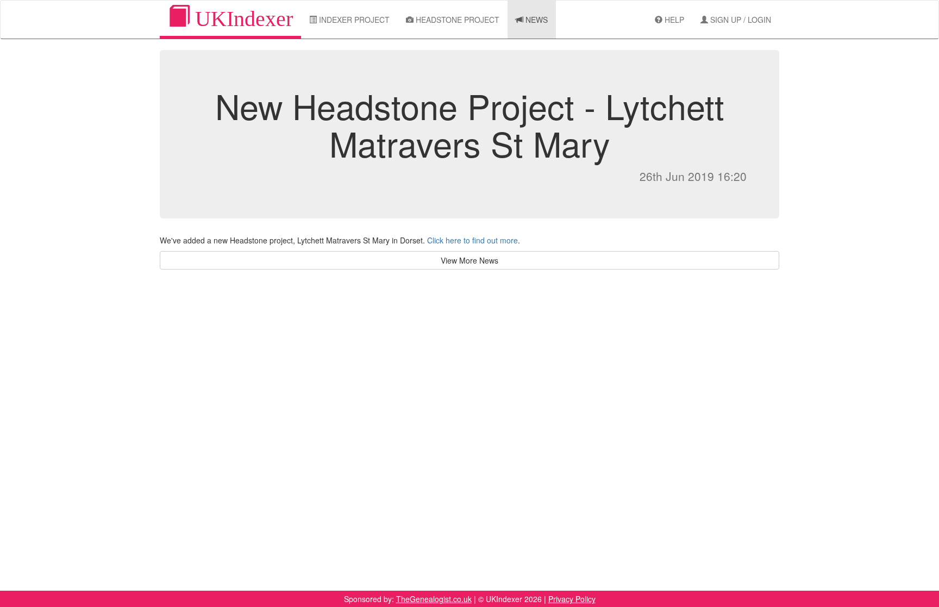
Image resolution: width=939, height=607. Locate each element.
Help (673, 19)
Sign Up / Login (739, 19)
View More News (469, 260)
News (535, 19)
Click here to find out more (472, 240)
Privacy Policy (572, 598)
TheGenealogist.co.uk (434, 598)
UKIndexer (241, 19)
